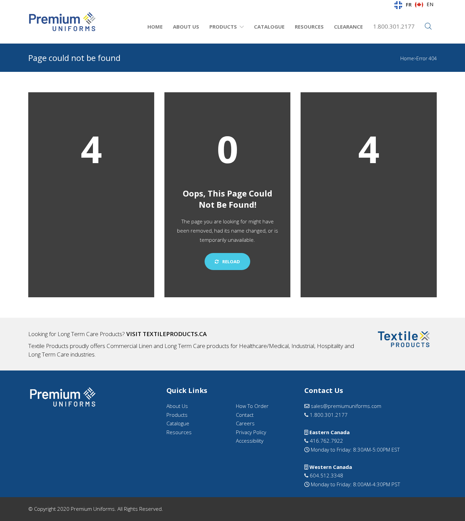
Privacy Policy (251, 432)
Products (223, 26)
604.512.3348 (325, 475)
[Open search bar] (428, 26)
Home (155, 26)
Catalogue (269, 26)
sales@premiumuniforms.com (345, 405)
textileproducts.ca (175, 334)
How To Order (252, 405)
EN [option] (430, 4)
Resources (309, 26)
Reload (230, 261)
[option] (424, 5)
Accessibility (249, 440)
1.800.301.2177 (394, 26)
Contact (245, 414)
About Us (186, 26)
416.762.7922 (325, 440)
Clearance (348, 26)
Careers (245, 423)
